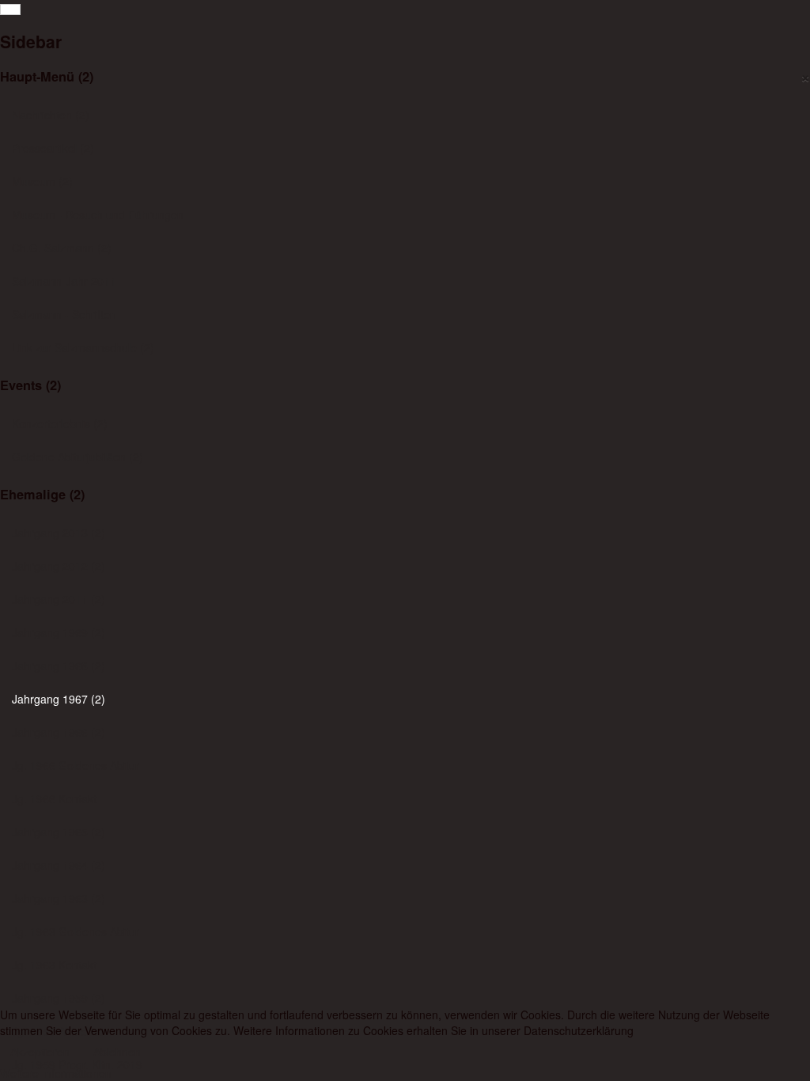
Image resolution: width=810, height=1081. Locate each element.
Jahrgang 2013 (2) (58, 532)
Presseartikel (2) (53, 148)
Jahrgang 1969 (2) (58, 632)
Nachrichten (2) (50, 115)
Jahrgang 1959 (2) (58, 998)
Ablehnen (117, 1052)
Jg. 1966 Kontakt (54, 798)
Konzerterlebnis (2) (60, 423)
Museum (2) (42, 181)
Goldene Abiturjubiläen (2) (77, 457)
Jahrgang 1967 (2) (58, 699)
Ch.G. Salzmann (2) (62, 248)
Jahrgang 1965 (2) (58, 832)
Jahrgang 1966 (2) (58, 732)
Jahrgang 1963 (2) (58, 898)
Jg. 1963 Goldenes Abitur (75, 931)
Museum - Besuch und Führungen (98, 214)
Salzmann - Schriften (64, 314)
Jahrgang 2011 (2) (58, 599)
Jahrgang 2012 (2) (58, 566)
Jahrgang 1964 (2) (58, 865)
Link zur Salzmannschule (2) (83, 347)
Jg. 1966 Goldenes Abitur (75, 765)
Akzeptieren (40, 1052)
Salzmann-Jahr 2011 (64, 281)
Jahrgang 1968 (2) (58, 665)
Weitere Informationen (56, 1073)
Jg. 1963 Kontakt (54, 965)
